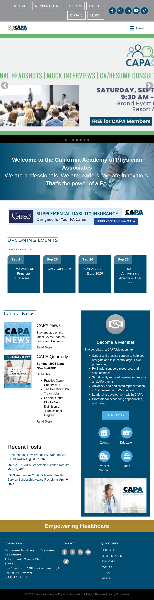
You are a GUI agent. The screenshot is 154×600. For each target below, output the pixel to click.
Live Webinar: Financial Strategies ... (24, 273)
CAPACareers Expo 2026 (94, 271)
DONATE (76, 15)
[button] (4, 85)
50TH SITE (20, 6)
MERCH (96, 15)
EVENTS (95, 6)
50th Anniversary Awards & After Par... (130, 276)
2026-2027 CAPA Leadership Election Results (38, 465)
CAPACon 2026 (59, 269)
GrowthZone (122, 594)
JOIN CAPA (74, 6)
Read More (44, 347)
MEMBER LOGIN (46, 6)
